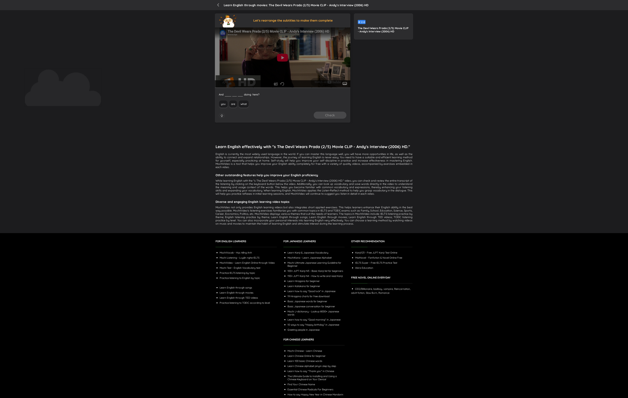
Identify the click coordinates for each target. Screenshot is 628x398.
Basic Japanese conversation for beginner (311, 306)
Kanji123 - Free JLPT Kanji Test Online (376, 252)
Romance (383, 292)
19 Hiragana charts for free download (309, 296)
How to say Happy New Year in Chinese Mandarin (315, 394)
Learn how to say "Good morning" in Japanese (314, 319)
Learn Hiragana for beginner (304, 281)
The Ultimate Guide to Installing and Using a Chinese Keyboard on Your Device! (312, 378)
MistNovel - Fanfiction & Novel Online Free (378, 257)
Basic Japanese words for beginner (307, 301)
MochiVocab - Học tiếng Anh (236, 252)
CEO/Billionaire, (364, 288)
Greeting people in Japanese (304, 329)
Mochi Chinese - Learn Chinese (305, 350)
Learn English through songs (236, 287)
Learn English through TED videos (239, 297)
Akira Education (364, 267)
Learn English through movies (236, 292)
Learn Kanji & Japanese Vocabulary (308, 252)
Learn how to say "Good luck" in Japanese (311, 291)
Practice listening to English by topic (240, 277)
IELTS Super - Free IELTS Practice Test (376, 262)
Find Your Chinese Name (301, 384)
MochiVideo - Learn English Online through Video (247, 262)
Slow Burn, (372, 292)
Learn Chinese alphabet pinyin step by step (312, 366)
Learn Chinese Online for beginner (307, 355)
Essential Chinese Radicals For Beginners (310, 389)
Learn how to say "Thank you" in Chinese (311, 371)
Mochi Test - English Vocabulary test (240, 267)
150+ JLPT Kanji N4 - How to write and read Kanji (315, 276)
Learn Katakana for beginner (304, 286)
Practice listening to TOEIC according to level (245, 302)
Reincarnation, (402, 288)
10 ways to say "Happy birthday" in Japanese (313, 324)
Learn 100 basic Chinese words (305, 361)
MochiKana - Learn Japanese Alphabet (310, 257)
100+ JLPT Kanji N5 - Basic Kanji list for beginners (315, 270)
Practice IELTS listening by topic (237, 272)
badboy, (378, 288)
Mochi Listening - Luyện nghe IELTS (239, 257)
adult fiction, (358, 292)
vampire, (388, 288)
